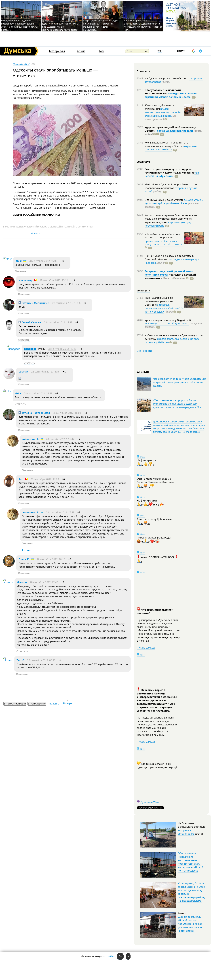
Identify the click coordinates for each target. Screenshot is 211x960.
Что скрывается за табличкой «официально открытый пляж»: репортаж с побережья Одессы (179, 382)
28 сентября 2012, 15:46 (45, 371)
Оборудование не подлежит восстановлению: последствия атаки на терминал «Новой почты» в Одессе (19, 25)
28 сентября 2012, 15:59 (38, 393)
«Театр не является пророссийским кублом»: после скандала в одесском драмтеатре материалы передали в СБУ (177, 404)
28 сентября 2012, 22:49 (44, 582)
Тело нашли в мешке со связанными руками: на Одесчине (159, 301)
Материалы (57, 51)
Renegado (30, 348)
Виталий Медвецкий (35, 303)
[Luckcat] (9, 378)
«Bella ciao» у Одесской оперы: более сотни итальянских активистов (171, 186)
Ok (120, 956)
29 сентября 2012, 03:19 (41, 660)
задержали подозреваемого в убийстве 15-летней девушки (164, 308)
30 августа (143, 162)
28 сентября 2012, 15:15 (54, 280)
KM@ (18, 261)
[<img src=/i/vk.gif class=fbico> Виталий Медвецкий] (9, 309)
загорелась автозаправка (186, 832)
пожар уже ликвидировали (175, 130)
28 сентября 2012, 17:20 (45, 479)
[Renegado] (13, 349)
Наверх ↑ (36, 233)
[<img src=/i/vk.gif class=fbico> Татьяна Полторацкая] (9, 419)
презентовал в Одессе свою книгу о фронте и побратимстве (164, 242)
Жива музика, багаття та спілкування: (159, 107)
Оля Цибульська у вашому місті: (164, 200)
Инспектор (25, 280)
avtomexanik (30, 439)
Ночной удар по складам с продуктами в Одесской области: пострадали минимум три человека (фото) (143, 25)
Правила (54, 703)
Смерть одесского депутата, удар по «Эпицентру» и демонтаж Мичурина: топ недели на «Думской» (100, 25)
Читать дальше (146, 647)
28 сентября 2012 (21, 64)
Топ (101, 51)
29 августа (143, 290)
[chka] (7, 391)
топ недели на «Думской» (172, 174)
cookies (110, 956)
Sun (21, 479)
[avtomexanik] (13, 445)
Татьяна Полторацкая (35, 413)
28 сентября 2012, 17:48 (60, 512)
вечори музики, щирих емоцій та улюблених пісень (174, 201)
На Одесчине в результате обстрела (167, 78)
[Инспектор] (9, 287)
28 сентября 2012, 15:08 (43, 261)
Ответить (21, 271)
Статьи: (143, 371)
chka (18, 393)
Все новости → (146, 350)
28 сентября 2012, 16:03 (67, 413)
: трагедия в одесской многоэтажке (170, 276)
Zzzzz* (20, 660)
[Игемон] (8, 582)
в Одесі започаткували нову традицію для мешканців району (163, 112)
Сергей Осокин (31, 322)
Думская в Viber (150, 802)
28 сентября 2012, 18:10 (51, 559)
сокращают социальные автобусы (171, 147)
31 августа (143, 71)
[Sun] (9, 485)
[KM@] (7, 258)
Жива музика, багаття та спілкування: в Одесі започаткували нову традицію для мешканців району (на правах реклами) (191, 892)
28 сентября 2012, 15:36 (66, 303)
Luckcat (23, 371)
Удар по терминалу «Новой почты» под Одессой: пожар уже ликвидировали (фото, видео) (61, 26)
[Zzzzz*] (8, 660)
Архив (81, 51)
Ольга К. (24, 559)
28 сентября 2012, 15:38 (58, 322)
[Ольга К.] (9, 566)
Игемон (22, 582)
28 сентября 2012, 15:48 (62, 348)
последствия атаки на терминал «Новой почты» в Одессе (171, 95)
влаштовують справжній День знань (167, 323)
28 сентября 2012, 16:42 (60, 439)
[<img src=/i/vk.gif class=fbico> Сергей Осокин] (9, 329)
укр (160, 50)
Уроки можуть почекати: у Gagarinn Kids (169, 320)
